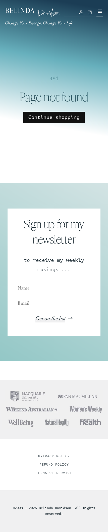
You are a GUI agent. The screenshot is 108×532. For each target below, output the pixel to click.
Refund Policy (54, 464)
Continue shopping (54, 117)
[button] (89, 12)
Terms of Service (54, 472)
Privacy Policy (54, 456)
